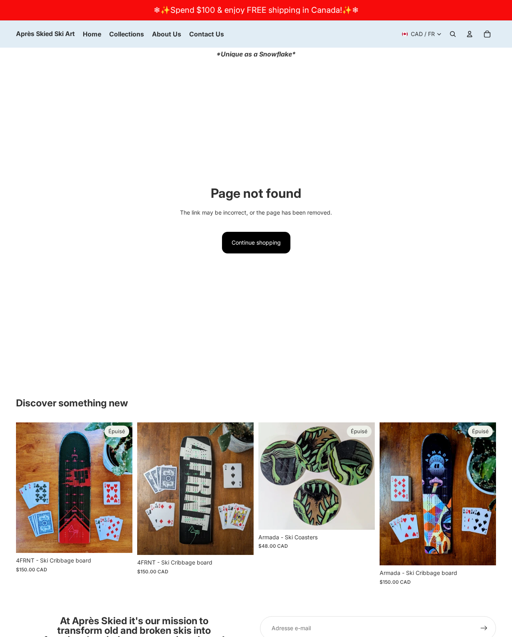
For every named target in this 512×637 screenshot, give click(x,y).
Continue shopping (256, 242)
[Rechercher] (453, 34)
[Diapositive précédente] (270, 476)
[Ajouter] (241, 543)
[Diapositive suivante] (363, 476)
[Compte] (469, 34)
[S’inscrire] (484, 628)
